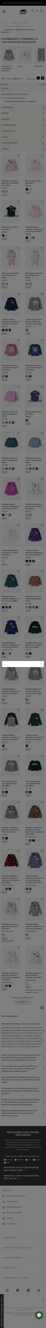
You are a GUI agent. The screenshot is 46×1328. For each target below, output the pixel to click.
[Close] (41, 664)
